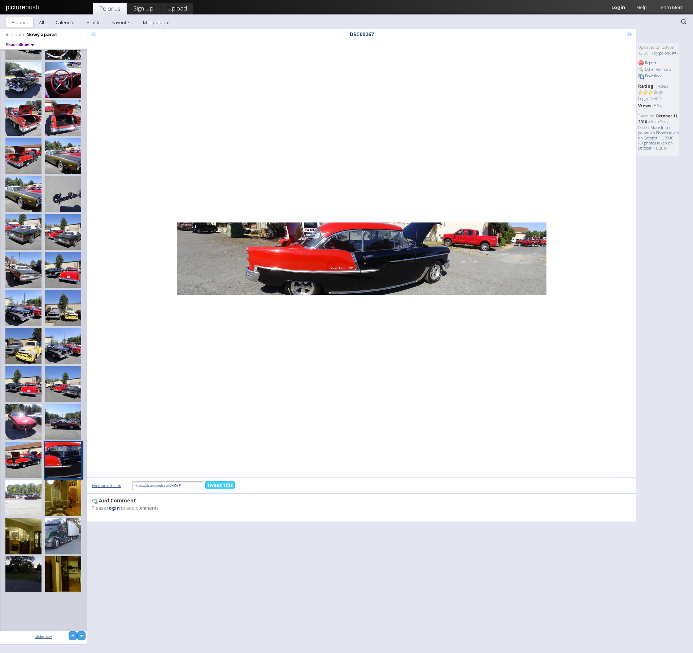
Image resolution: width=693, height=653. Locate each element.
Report (650, 62)
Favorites (121, 22)
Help (642, 7)
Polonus (110, 8)
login (113, 508)
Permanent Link (106, 485)
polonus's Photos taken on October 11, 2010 (658, 135)
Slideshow (43, 636)
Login (618, 7)
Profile (94, 22)
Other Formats (657, 69)
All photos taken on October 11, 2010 (655, 145)
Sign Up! (144, 8)
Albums (19, 22)
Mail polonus (156, 22)
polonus (666, 53)
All (41, 22)
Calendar (65, 22)
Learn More (671, 7)
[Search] (683, 21)
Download (653, 75)
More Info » (660, 127)
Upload (177, 8)
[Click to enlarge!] (361, 258)
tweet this (220, 485)
